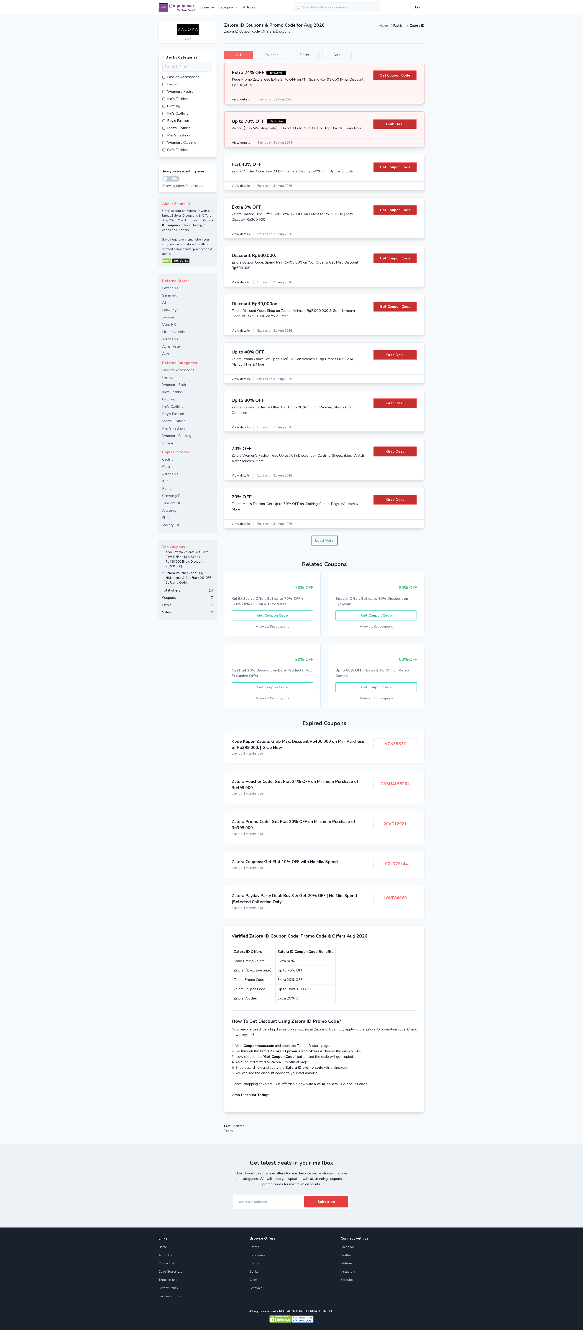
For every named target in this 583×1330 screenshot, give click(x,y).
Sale (337, 54)
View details (241, 99)
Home (384, 25)
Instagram (348, 1271)
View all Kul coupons (272, 626)
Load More (324, 540)
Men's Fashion (178, 135)
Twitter (346, 1255)
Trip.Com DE (171, 503)
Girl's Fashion (177, 149)
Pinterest (347, 1263)
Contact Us (167, 1263)
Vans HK (169, 324)
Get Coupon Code (395, 75)
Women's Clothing (181, 142)
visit (188, 39)
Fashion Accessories (183, 76)
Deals (304, 54)
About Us (165, 1255)
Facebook (348, 1247)
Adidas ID (170, 339)
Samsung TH (172, 495)
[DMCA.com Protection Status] (187, 261)
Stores (254, 1247)
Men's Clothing (179, 128)
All (238, 54)
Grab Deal (395, 124)
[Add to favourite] (213, 25)
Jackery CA (170, 525)
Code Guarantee (170, 1271)
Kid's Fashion (177, 98)
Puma (166, 488)
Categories (257, 1255)
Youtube (347, 1280)
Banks (254, 1271)
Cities (254, 1280)
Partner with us (170, 1296)
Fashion (399, 25)
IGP (165, 481)
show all (168, 443)
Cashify (168, 459)
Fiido (166, 517)
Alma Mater (171, 346)
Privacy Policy (168, 1288)
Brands (255, 1263)
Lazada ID (170, 288)
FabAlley (169, 310)
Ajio (165, 302)
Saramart (169, 295)
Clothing (173, 106)
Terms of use (168, 1280)
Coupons (271, 54)
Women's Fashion (181, 91)
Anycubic (169, 510)
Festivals (256, 1288)
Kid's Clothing (178, 113)
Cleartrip (169, 466)
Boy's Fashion (178, 120)
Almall (167, 353)
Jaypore (168, 317)
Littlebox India (173, 331)
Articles (249, 7)
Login (419, 7)
